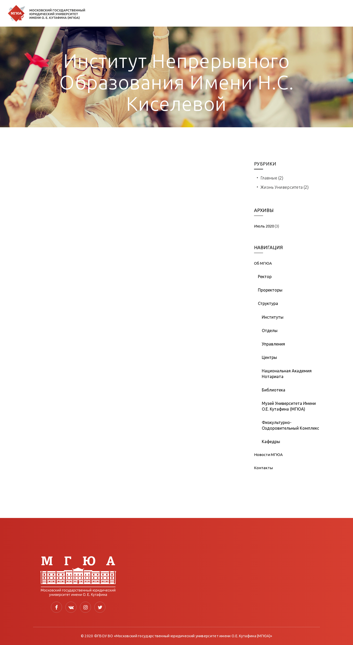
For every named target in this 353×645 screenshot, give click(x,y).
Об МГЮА (263, 263)
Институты (272, 317)
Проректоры (270, 290)
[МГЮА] (46, 13)
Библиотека (273, 390)
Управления (273, 344)
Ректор (265, 276)
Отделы (270, 330)
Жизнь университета (281, 187)
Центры (269, 357)
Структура (268, 303)
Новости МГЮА (268, 454)
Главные (268, 178)
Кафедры (271, 441)
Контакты (263, 468)
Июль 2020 (264, 226)
